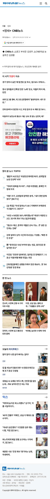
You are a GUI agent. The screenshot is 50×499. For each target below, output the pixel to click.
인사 (9, 26)
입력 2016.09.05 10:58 (20, 37)
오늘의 (10, 349)
